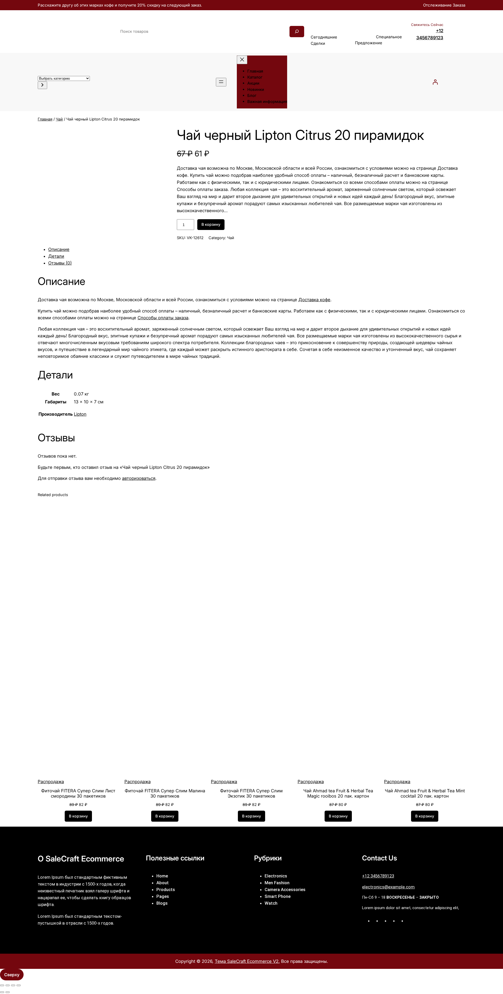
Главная (45, 119)
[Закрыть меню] (242, 60)
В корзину (210, 224)
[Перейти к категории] (42, 85)
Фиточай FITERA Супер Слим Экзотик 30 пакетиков (251, 793)
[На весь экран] (8, 985)
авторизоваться (138, 478)
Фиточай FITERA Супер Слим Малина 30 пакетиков (165, 793)
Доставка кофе (314, 299)
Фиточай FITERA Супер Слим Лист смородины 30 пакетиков (78, 793)
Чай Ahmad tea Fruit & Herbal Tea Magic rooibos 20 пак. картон (338, 793)
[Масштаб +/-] (2, 985)
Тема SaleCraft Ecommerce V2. (247, 961)
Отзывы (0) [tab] (60, 263)
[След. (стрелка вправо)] (8, 992)
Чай (59, 119)
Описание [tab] (58, 249)
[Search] (296, 31)
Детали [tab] (56, 256)
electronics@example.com (388, 886)
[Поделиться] (13, 985)
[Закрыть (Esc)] (19, 985)
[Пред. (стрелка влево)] (2, 992)
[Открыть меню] (221, 82)
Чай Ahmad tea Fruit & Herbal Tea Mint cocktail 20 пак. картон (425, 793)
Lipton (80, 414)
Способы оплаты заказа (163, 317)
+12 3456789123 (378, 875)
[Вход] (435, 82)
